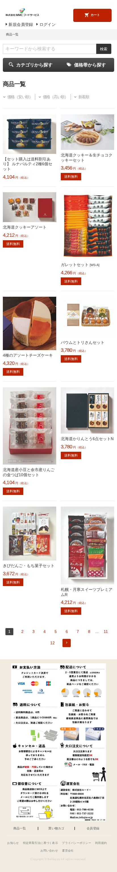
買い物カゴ (56, 828)
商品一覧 (19, 828)
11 (106, 632)
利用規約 (101, 842)
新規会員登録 (21, 24)
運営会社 (68, 850)
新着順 (83, 97)
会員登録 (93, 828)
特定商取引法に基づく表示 (40, 842)
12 (52, 643)
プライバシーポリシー (76, 842)
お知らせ (13, 842)
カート (95, 14)
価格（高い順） (55, 97)
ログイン (47, 24)
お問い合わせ (49, 850)
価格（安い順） (19, 97)
